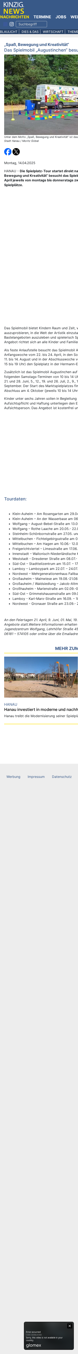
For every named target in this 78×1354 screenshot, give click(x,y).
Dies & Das (30, 32)
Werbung (13, 777)
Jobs (61, 17)
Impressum (36, 777)
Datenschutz (62, 777)
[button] (8, 151)
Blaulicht (8, 32)
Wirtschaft (53, 32)
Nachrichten (14, 17)
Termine (42, 17)
